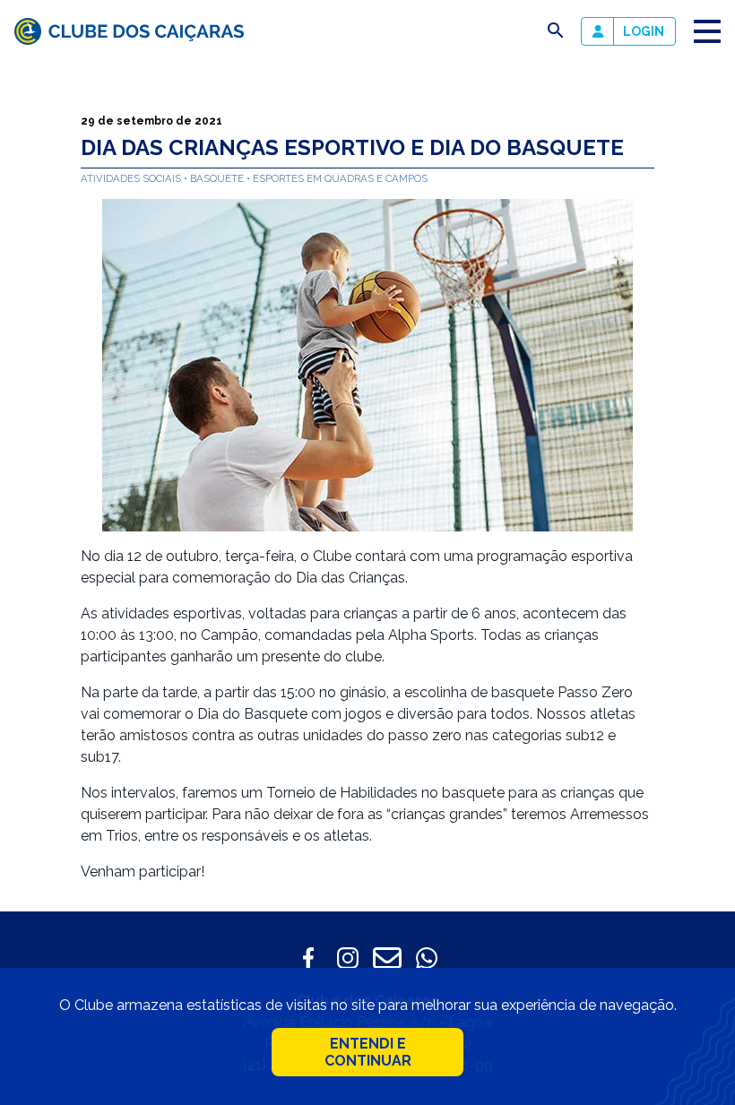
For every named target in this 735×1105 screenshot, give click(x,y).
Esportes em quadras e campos (340, 178)
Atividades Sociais (132, 178)
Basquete (218, 178)
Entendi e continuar (367, 1052)
